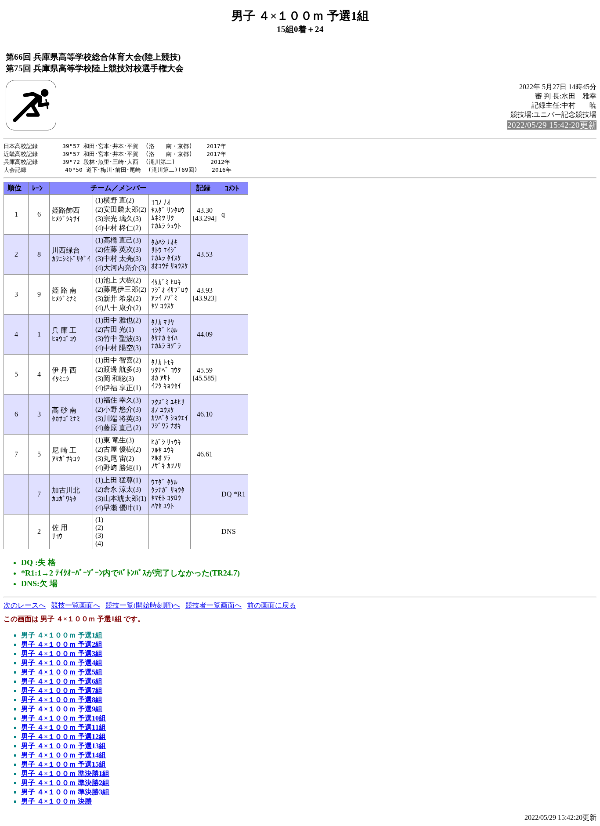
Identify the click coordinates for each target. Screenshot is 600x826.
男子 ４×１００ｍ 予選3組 (61, 653)
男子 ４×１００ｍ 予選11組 (63, 727)
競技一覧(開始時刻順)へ (142, 605)
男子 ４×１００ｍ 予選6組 (61, 681)
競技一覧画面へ (75, 605)
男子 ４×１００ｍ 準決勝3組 (65, 792)
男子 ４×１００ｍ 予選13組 (63, 746)
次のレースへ (25, 605)
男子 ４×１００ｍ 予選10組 (63, 718)
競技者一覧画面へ (213, 605)
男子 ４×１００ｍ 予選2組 (61, 644)
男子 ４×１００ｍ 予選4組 (61, 663)
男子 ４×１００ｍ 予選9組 (61, 709)
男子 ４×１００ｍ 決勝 (56, 801)
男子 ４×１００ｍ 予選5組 (61, 672)
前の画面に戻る (271, 605)
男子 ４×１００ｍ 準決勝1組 (65, 773)
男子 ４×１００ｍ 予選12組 (63, 736)
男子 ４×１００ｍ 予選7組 (61, 690)
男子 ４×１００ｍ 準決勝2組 (65, 782)
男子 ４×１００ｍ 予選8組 (61, 699)
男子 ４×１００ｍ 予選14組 (63, 755)
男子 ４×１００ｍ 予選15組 (63, 764)
